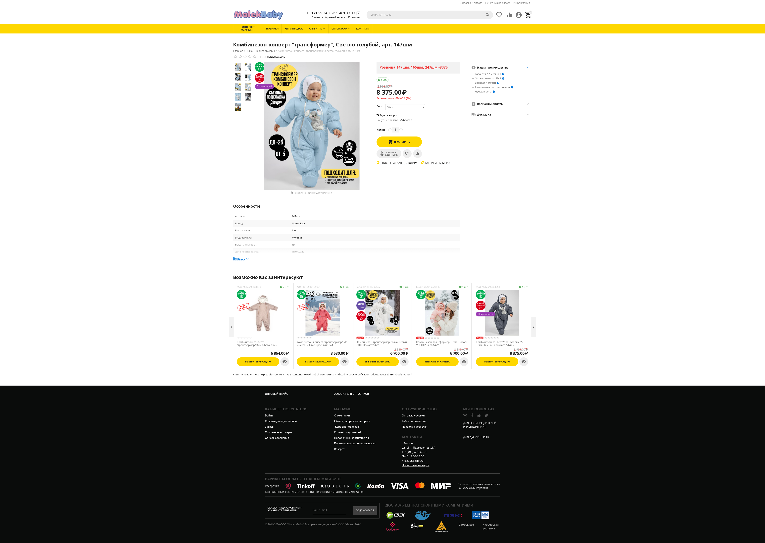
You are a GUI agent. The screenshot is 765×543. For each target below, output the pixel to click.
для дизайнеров (476, 437)
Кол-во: (381, 130)
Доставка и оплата (471, 3)
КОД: (263, 57)
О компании (342, 415)
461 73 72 (342, 13)
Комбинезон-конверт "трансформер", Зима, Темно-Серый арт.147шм (499, 344)
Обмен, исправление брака (352, 421)
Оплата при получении (313, 492)
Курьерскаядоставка (491, 526)
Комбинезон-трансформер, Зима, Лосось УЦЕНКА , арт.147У (442, 344)
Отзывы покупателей (347, 432)
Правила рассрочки (414, 426)
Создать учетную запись (281, 421)
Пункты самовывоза (497, 3)
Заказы (269, 426)
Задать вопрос (388, 115)
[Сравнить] (417, 153)
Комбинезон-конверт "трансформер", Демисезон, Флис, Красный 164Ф (322, 344)
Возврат (339, 449)
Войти (269, 415)
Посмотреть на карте (415, 465)
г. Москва (408, 443)
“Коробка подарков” (347, 426)
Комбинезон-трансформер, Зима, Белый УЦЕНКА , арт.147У (381, 344)
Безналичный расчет (279, 492)
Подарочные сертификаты (351, 437)
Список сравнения (277, 437)
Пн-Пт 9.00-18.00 (413, 456)
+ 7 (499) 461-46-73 (414, 452)
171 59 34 (314, 13)
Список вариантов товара (399, 163)
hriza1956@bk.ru (413, 460)
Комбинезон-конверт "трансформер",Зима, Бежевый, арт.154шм (256, 344)
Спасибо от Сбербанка (348, 492)
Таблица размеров (438, 163)
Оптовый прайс (276, 394)
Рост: (380, 106)
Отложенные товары (278, 432)
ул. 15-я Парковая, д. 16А (418, 447)
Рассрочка (272, 486)
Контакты (354, 17)
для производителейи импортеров (479, 425)
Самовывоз (466, 524)
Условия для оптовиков (351, 394)
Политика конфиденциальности (355, 443)
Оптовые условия (413, 415)
